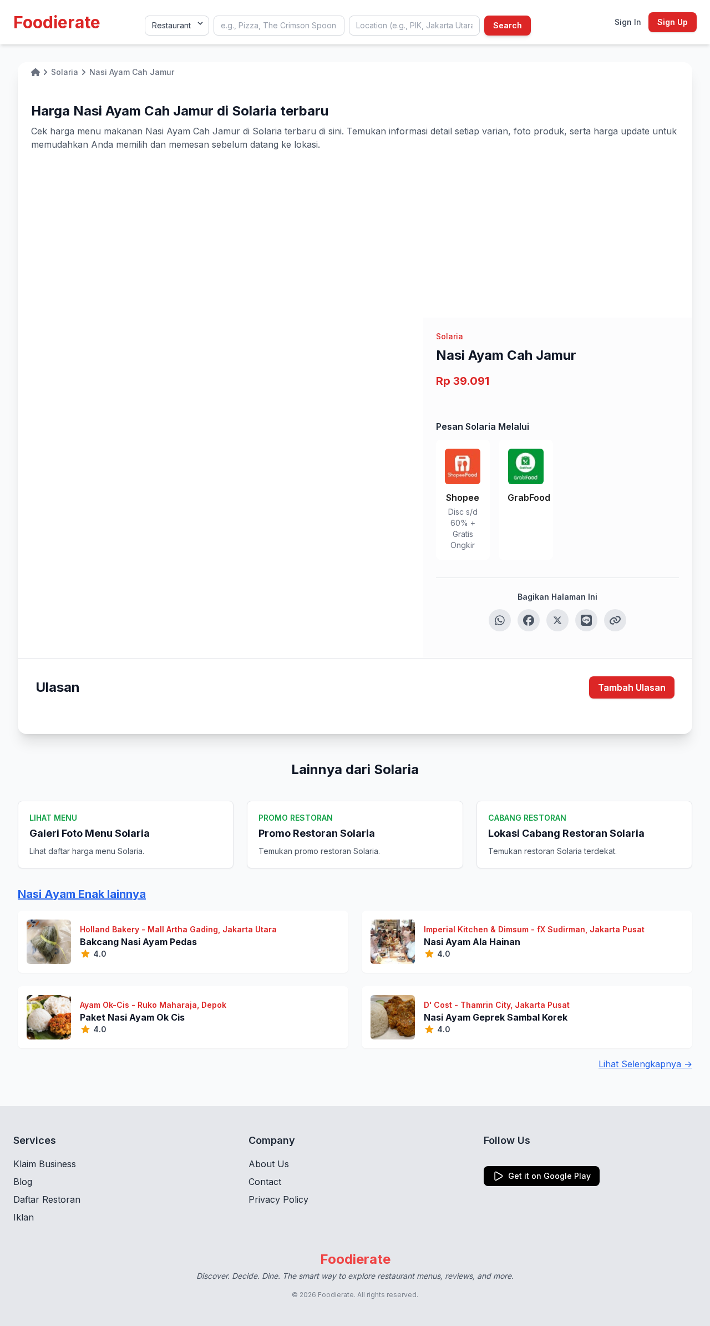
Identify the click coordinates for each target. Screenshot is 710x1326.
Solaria (449, 336)
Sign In (628, 22)
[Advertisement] (355, 234)
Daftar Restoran (46, 1199)
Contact (264, 1181)
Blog (22, 1181)
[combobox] (279, 26)
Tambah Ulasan (632, 687)
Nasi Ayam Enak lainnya (82, 894)
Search (507, 25)
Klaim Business (44, 1163)
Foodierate (56, 22)
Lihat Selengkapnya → (645, 1063)
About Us (268, 1163)
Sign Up (672, 22)
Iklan (23, 1217)
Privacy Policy (278, 1199)
